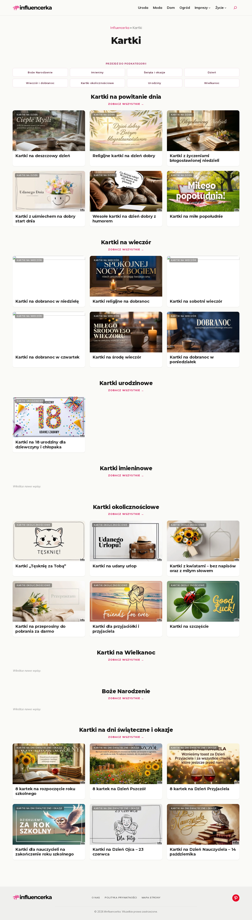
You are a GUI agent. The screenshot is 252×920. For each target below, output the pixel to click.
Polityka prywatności (121, 897)
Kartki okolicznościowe (97, 83)
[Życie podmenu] (225, 8)
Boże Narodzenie (40, 72)
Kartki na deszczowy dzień (42, 155)
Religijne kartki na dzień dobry (124, 155)
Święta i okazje (154, 72)
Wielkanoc (211, 83)
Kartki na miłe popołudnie (196, 216)
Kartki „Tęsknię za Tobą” (40, 566)
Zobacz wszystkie (124, 103)
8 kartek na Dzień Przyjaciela (199, 788)
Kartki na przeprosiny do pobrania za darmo (40, 628)
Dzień (212, 72)
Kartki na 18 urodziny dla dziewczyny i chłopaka (40, 444)
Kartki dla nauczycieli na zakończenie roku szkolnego (44, 851)
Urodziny (154, 83)
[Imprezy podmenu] (209, 8)
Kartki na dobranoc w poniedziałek (192, 359)
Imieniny (97, 72)
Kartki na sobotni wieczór (196, 301)
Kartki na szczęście (189, 626)
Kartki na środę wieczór (117, 357)
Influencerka (119, 28)
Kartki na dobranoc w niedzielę (47, 301)
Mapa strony (151, 897)
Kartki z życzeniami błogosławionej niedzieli (194, 158)
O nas (96, 897)
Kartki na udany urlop (115, 566)
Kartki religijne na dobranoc (121, 301)
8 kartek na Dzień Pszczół (119, 788)
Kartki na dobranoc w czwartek (47, 357)
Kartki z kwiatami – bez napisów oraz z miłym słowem (203, 568)
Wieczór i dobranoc (40, 83)
